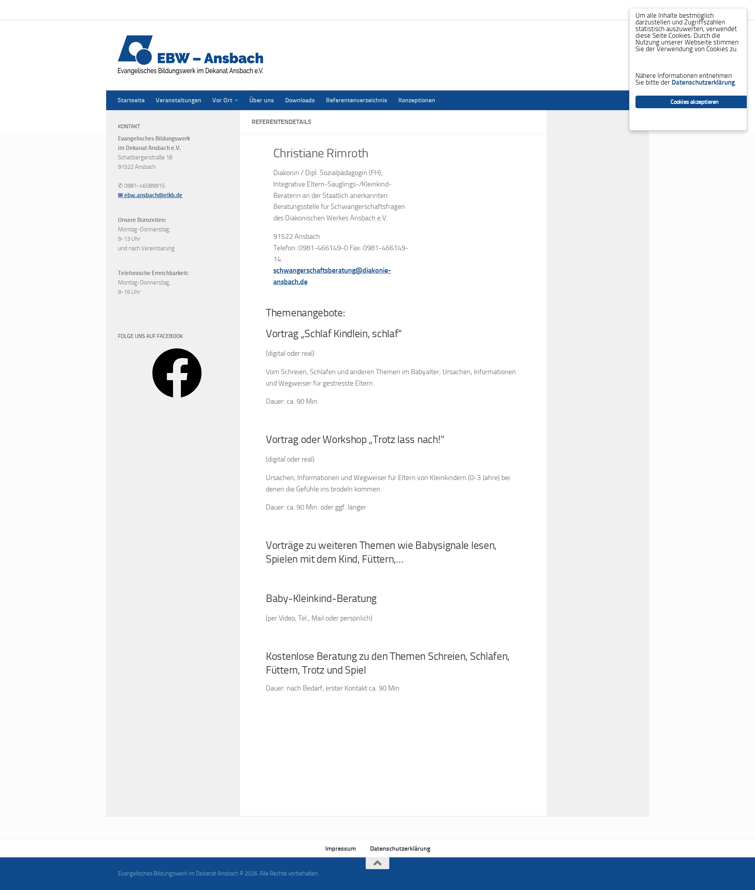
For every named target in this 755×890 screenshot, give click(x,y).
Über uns (255, 9)
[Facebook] (177, 400)
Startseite (125, 9)
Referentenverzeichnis (350, 9)
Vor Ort (216, 9)
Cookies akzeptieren (694, 101)
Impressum (340, 848)
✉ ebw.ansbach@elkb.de (150, 195)
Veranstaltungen (172, 9)
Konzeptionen (410, 9)
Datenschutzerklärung (400, 848)
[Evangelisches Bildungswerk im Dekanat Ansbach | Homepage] (190, 55)
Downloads (294, 9)
